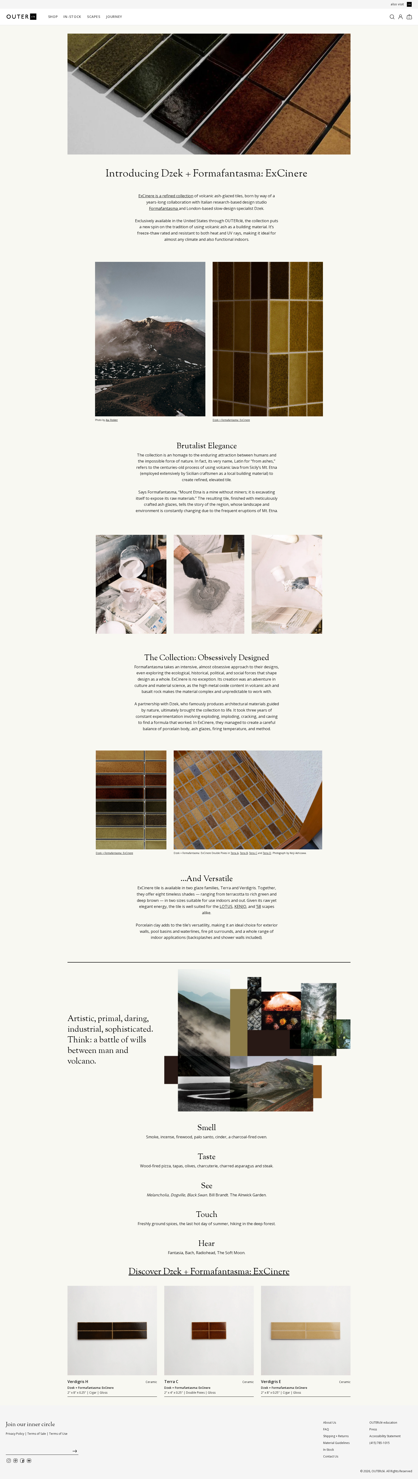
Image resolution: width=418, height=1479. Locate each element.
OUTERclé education (383, 1422)
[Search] (392, 17)
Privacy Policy (15, 1434)
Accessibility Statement (385, 1436)
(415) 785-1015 (379, 1443)
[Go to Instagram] (9, 1461)
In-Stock (72, 16)
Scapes (93, 16)
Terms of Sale (36, 1434)
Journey (114, 16)
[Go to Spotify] (29, 1461)
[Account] (400, 17)
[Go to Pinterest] (15, 1461)
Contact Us (330, 1456)
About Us (329, 1422)
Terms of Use (58, 1434)
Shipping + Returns (336, 1436)
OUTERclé (378, 1471)
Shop (53, 16)
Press (373, 1429)
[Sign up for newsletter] (42, 1452)
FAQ (326, 1429)
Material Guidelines (336, 1443)
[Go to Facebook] (22, 1461)
